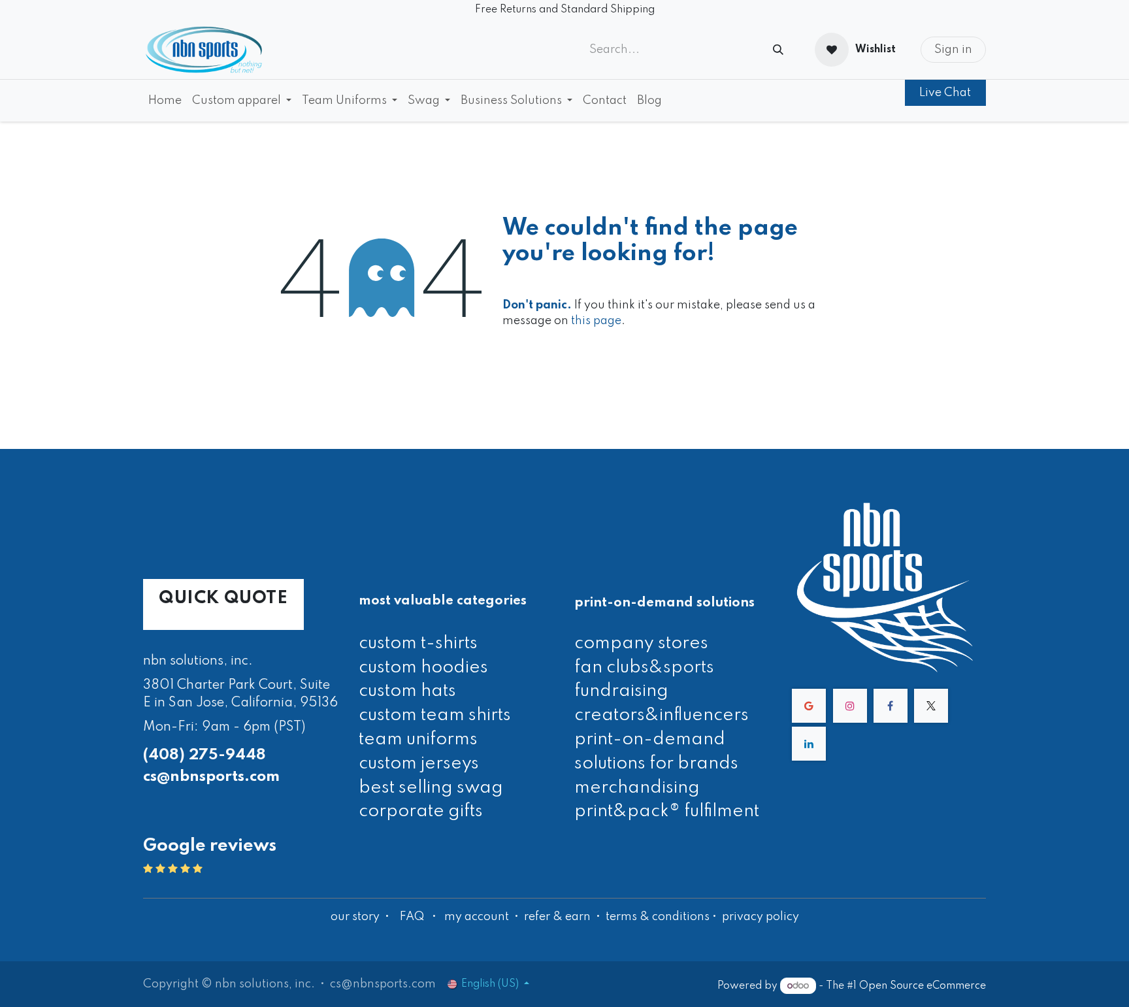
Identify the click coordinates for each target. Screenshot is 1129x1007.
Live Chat (945, 93)
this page (596, 321)
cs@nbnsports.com (211, 776)
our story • (361, 917)
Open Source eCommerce (922, 986)
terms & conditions (658, 917)
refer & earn (557, 917)
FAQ (412, 917)
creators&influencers (661, 715)
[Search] (778, 50)
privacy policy (760, 917)
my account (476, 917)
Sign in (953, 50)
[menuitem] (165, 101)
